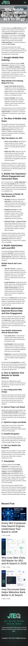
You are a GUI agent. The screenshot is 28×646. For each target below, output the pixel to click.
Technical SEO (10, 624)
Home (5, 621)
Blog (14, 621)
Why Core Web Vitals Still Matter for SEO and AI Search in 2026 (13, 560)
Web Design (18, 624)
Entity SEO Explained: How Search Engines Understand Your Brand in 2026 (13, 527)
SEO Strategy (20, 621)
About (10, 621)
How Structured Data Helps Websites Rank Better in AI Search (13, 592)
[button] (25, 2)
